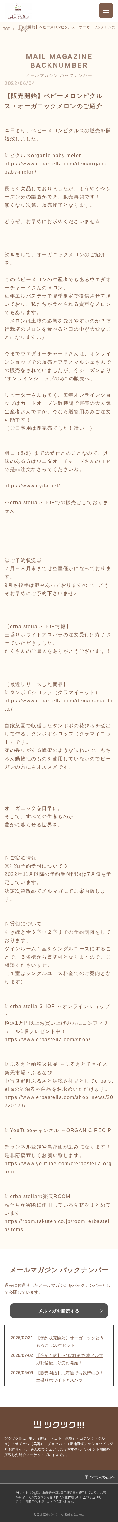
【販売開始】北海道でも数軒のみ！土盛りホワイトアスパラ (70, 1376)
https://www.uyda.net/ (32, 485)
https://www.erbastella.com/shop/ (47, 1039)
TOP (6, 29)
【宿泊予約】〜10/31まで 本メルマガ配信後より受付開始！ (69, 1359)
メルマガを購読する (59, 1310)
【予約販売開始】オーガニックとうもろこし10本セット (70, 1341)
